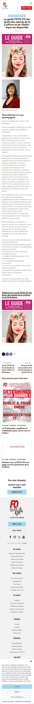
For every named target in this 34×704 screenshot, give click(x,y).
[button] (31, 661)
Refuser (17, 692)
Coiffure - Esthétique (17, 15)
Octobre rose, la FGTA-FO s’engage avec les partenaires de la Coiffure (16, 464)
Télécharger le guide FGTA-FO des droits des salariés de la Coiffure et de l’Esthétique (17, 294)
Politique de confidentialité (23, 701)
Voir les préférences (17, 697)
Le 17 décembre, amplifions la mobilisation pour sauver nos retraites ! (16, 430)
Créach (24, 543)
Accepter (17, 687)
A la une (5, 425)
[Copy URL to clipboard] (14, 354)
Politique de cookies (8, 701)
